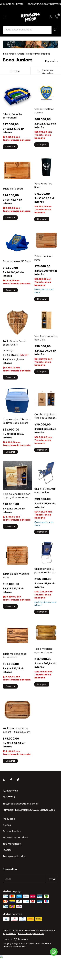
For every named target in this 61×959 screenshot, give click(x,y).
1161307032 (9, 797)
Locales (7, 850)
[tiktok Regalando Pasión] (18, 779)
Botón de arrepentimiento (31, 933)
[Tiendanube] (16, 939)
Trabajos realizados (14, 856)
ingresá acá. (9, 933)
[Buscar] (55, 30)
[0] (56, 17)
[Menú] (4, 17)
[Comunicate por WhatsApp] (54, 952)
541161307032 (10, 791)
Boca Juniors (17, 53)
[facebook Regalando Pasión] (11, 779)
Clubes (7, 825)
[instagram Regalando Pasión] (4, 779)
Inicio (5, 53)
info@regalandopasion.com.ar (20, 803)
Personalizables (12, 831)
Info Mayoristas (12, 843)
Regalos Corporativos (15, 837)
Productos (9, 818)
